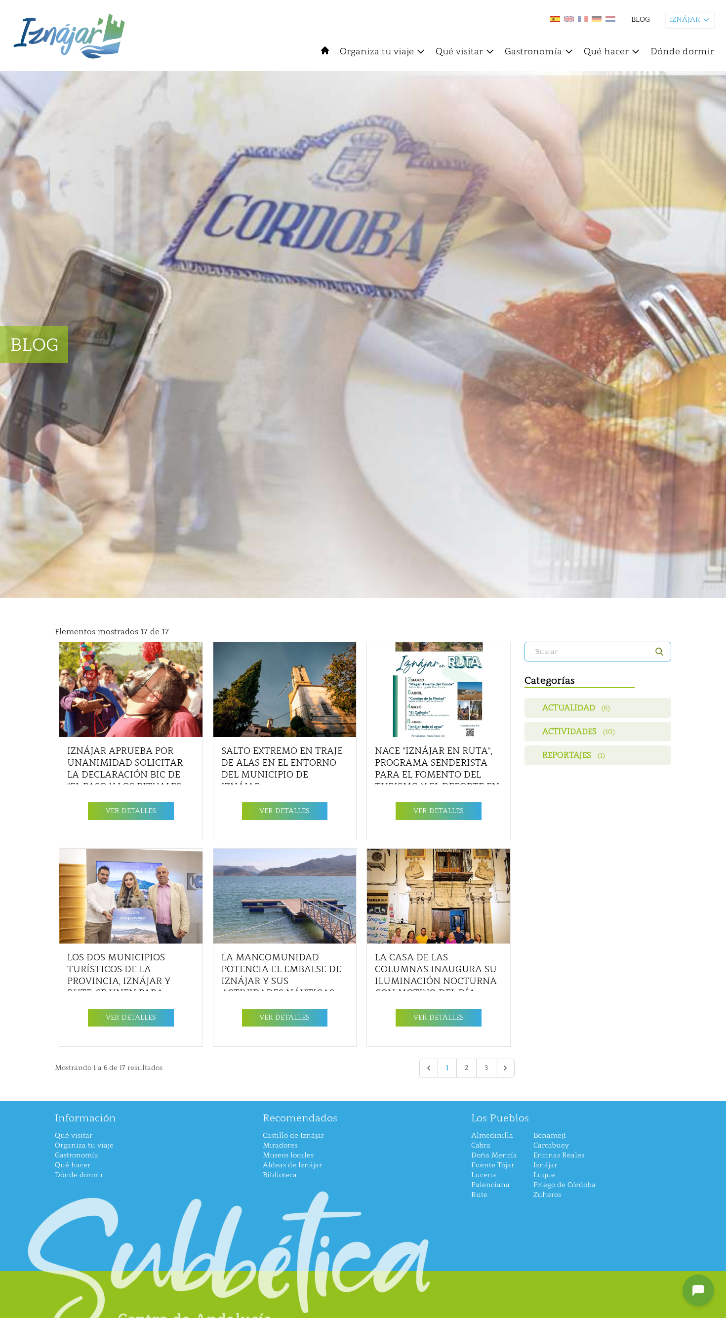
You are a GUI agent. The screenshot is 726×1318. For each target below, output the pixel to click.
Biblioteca (280, 1175)
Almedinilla (492, 1135)
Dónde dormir (682, 51)
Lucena (483, 1175)
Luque (544, 1175)
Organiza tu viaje (377, 51)
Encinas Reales (558, 1155)
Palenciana (490, 1185)
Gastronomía (533, 51)
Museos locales (288, 1155)
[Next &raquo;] (505, 1068)
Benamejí (549, 1135)
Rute (479, 1195)
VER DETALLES (131, 811)
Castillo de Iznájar (293, 1135)
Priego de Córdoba (564, 1185)
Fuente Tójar (492, 1165)
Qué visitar (459, 51)
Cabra (480, 1145)
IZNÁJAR (685, 19)
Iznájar (545, 1165)
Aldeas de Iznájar (292, 1165)
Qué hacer (606, 51)
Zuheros (547, 1195)
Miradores (280, 1145)
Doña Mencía (494, 1155)
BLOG (640, 19)
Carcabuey (551, 1145)
